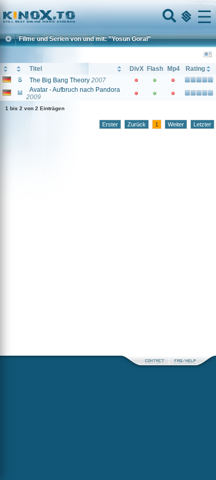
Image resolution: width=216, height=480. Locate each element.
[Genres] (185, 16)
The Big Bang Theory (59, 80)
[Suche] (168, 17)
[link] (108, 17)
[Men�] (204, 16)
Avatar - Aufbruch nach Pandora (74, 89)
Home (74, 17)
